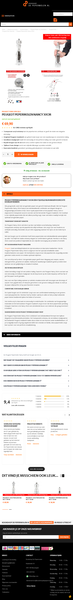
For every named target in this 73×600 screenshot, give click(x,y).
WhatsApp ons (33, 576)
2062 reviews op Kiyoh (24, 128)
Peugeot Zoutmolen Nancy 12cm (35, 498)
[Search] (70, 24)
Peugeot (7, 248)
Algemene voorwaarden (9, 582)
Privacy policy (6, 586)
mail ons (26, 185)
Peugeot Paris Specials (8, 31)
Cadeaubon (5, 592)
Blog (3, 579)
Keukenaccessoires (13, 29)
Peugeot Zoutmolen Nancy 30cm (12, 498)
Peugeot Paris (52, 29)
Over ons (5, 589)
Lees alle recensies (18, 405)
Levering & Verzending (9, 560)
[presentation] (63, 475)
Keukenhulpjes (24, 29)
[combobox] (63, 14)
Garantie (4, 569)
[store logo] (36, 4)
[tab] (36, 194)
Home (3, 29)
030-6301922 (38, 185)
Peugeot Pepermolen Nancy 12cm (58, 498)
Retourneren (6, 566)
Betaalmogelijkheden (8, 563)
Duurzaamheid (6, 576)
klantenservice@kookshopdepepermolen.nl (39, 580)
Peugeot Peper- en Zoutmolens (39, 29)
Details (10, 194)
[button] (5, 509)
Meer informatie (13, 335)
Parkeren (5, 573)
